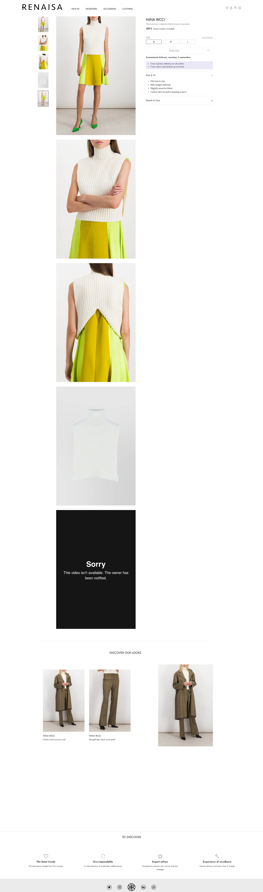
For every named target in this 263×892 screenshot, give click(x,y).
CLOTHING (127, 8)
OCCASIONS (109, 8)
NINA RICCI (155, 19)
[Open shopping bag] (240, 8)
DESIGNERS (91, 8)
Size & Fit (151, 75)
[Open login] (231, 8)
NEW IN (75, 8)
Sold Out (174, 51)
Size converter (207, 37)
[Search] (235, 8)
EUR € (215, 7)
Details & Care (153, 100)
